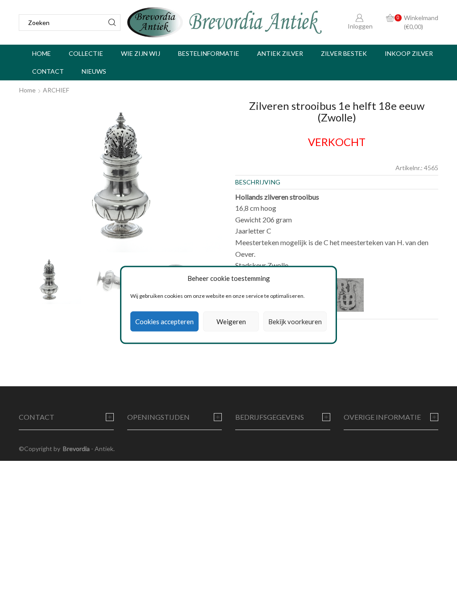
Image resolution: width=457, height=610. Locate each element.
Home (41, 53)
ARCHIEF (56, 90)
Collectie (86, 53)
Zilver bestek (344, 53)
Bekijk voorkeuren (295, 322)
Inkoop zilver (409, 53)
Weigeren (231, 322)
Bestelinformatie (208, 53)
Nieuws (94, 71)
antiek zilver (280, 53)
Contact (48, 71)
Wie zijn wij (140, 53)
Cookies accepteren (164, 322)
